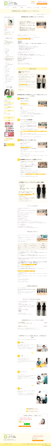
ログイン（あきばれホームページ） (46, 445)
